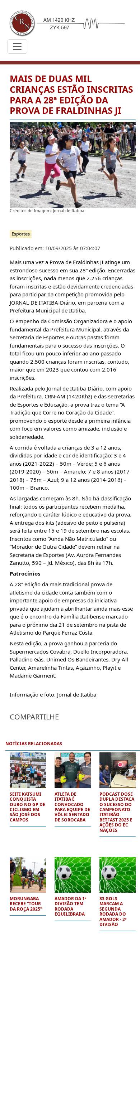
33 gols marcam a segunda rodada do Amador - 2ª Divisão (113, 911)
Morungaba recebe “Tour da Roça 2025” (26, 904)
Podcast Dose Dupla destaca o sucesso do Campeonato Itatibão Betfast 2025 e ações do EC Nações (116, 812)
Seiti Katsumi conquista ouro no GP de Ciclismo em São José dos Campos (27, 807)
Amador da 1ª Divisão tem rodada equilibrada (71, 906)
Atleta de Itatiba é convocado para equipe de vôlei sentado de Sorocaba (72, 807)
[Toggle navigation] (17, 46)
